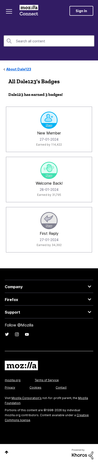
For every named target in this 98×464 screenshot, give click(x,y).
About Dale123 (18, 69)
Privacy (10, 387)
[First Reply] (49, 220)
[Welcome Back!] (49, 170)
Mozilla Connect (29, 11)
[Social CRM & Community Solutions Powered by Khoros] (82, 454)
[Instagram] (17, 334)
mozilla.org (12, 380)
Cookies (35, 387)
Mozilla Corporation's (26, 398)
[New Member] (49, 120)
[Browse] (9, 11)
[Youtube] (27, 334)
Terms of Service (47, 380)
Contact (61, 387)
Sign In (81, 11)
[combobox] (49, 41)
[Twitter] (7, 334)
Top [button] (6, 452)
